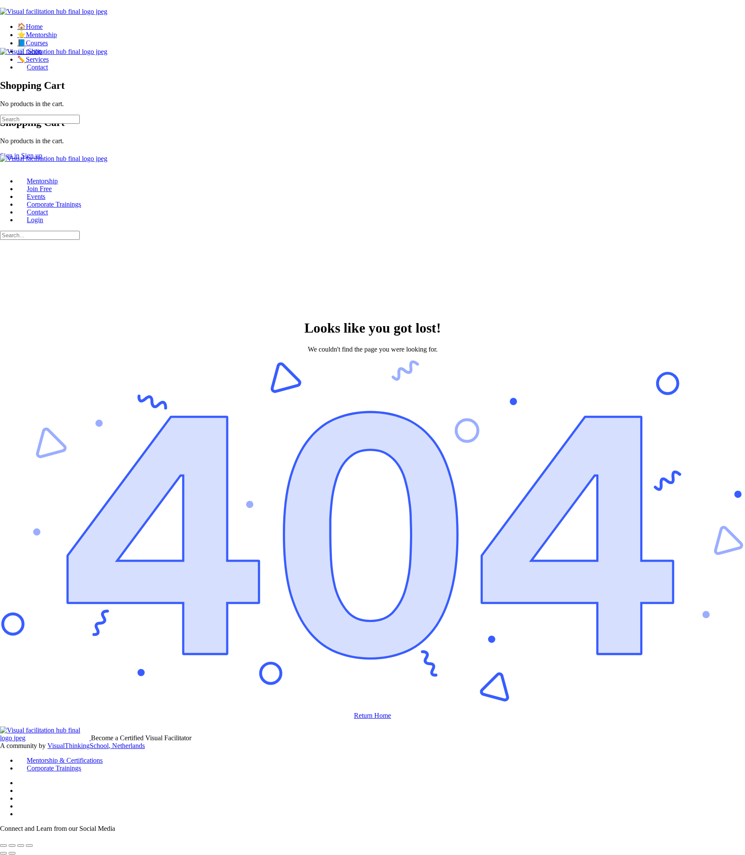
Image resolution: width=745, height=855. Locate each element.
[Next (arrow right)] (12, 853)
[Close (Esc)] (29, 845)
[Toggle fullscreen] (12, 845)
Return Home (372, 715)
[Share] (20, 845)
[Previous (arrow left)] (3, 853)
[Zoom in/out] (3, 845)
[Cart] (4, 67)
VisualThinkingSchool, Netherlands (96, 745)
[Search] (4, 96)
